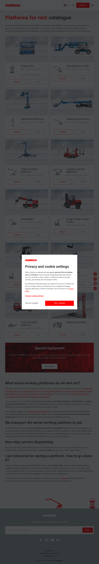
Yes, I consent (59, 303)
